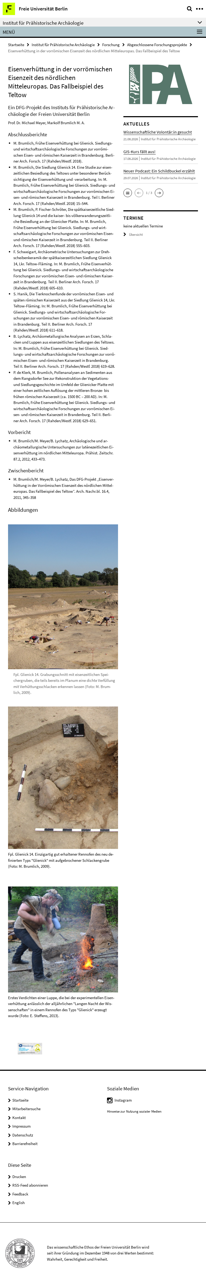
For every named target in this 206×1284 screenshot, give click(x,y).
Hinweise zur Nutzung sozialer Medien (134, 1111)
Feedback (20, 1194)
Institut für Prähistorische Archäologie (63, 44)
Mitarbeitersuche (26, 1108)
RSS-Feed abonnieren (30, 1185)
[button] (127, 192)
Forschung (111, 44)
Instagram (123, 1100)
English (18, 1202)
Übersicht (136, 234)
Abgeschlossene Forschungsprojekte (157, 44)
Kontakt (19, 1117)
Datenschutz (22, 1135)
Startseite (16, 44)
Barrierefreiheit (25, 1143)
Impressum (21, 1126)
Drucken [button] (19, 1176)
